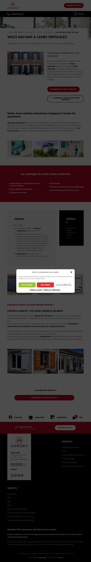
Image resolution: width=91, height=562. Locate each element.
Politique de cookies (36, 290)
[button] (71, 272)
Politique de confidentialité (51, 290)
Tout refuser (45, 285)
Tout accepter (27, 285)
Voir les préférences (63, 285)
